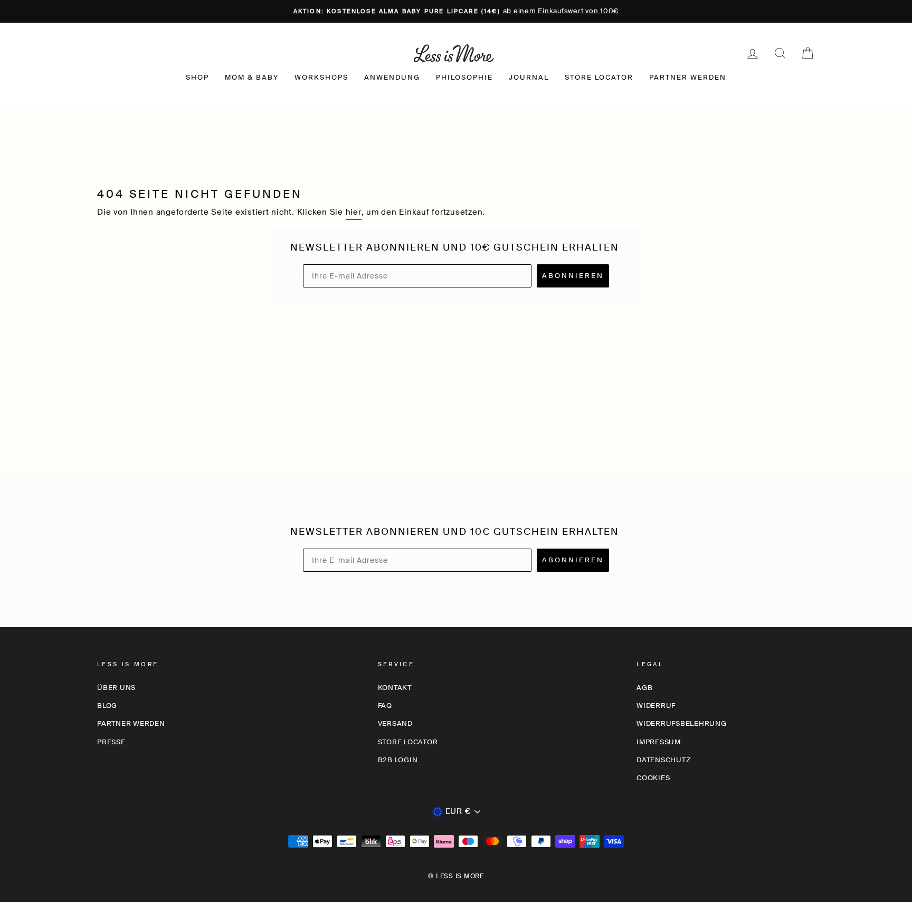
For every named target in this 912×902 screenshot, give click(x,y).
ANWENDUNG (392, 77)
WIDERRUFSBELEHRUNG (681, 723)
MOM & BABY (252, 77)
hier (354, 212)
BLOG (107, 705)
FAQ (385, 705)
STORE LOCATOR (599, 77)
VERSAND (395, 723)
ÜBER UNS (116, 687)
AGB (644, 687)
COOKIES (653, 777)
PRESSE (111, 741)
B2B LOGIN (398, 759)
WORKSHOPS (321, 77)
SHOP (197, 77)
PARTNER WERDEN (687, 77)
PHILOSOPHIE (464, 77)
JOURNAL (529, 77)
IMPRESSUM (658, 741)
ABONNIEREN (573, 275)
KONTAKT (395, 687)
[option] (456, 11)
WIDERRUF (656, 705)
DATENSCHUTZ (663, 759)
